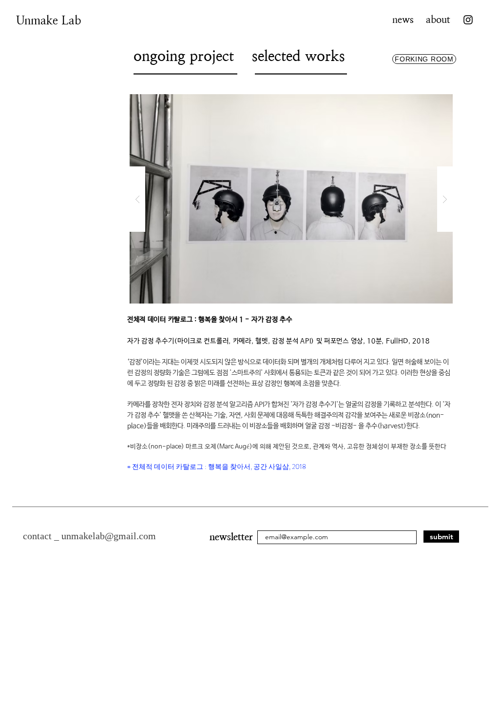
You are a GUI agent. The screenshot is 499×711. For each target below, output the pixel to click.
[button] (291, 199)
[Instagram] (468, 20)
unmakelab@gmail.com (108, 535)
